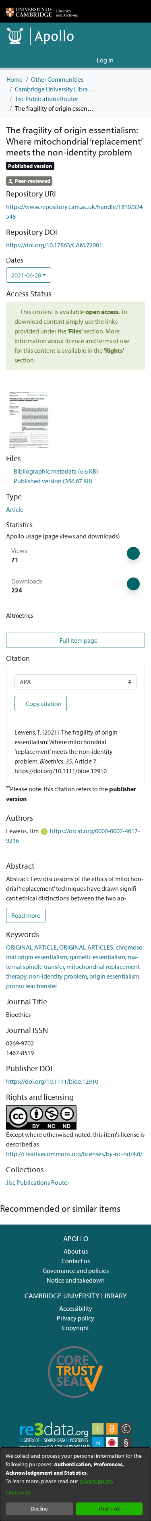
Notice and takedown (76, 1280)
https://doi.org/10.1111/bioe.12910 (52, 1081)
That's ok (109, 1508)
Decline (39, 1508)
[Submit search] (77, 60)
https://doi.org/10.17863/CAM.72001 (54, 245)
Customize (18, 1492)
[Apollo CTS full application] (76, 1402)
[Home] (42, 11)
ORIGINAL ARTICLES (86, 947)
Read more (25, 915)
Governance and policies (76, 1270)
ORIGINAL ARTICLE (31, 947)
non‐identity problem (58, 976)
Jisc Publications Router (46, 99)
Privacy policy (75, 1318)
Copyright (75, 1328)
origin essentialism (114, 976)
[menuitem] (89, 60)
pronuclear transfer (31, 986)
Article (14, 509)
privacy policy (95, 1481)
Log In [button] (105, 60)
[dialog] (75, 1484)
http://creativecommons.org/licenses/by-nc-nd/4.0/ (74, 1154)
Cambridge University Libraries (55, 89)
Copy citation (43, 703)
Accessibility (75, 1308)
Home (14, 79)
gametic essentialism (97, 957)
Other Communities (57, 79)
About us (76, 1251)
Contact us (76, 1261)
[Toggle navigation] (133, 60)
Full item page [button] (78, 640)
